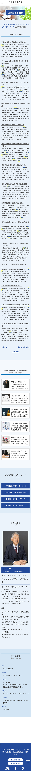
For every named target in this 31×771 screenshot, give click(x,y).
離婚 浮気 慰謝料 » (24, 347)
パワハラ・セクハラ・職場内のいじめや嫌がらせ (15, 325)
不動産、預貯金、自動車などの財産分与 (13, 42)
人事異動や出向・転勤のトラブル (11, 286)
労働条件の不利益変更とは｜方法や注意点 (15, 304)
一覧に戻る (15, 352)
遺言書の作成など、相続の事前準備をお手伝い (15, 104)
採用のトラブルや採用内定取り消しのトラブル (15, 265)
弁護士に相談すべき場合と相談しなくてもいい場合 (15, 145)
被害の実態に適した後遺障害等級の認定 (14, 184)
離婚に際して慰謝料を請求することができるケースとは (15, 83)
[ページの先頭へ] (28, 763)
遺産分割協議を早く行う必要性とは (12, 125)
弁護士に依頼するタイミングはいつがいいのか (15, 223)
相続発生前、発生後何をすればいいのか (14, 165)
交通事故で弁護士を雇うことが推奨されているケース (14, 244)
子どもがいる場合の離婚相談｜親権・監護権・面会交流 (14, 62)
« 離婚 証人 (5, 347)
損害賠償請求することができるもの (12, 203)
